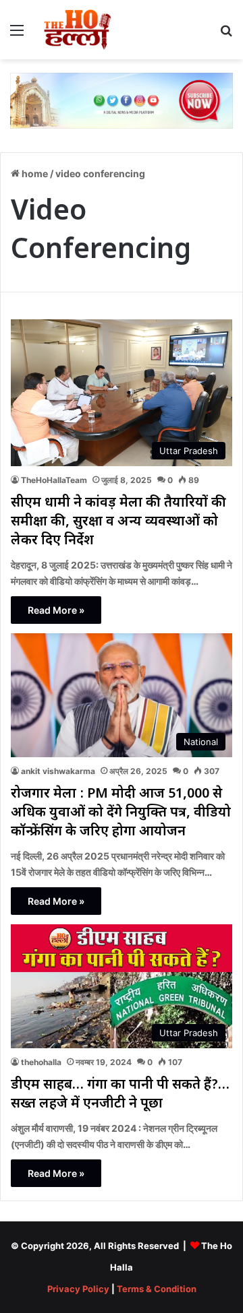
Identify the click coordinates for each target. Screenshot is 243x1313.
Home (34, 173)
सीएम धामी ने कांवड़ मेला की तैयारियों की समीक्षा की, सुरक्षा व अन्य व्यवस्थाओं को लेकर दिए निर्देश (118, 522)
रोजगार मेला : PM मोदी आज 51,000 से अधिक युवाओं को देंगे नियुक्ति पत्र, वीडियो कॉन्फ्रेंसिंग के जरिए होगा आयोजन (121, 813)
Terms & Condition (156, 1288)
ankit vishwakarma (58, 771)
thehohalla (41, 1062)
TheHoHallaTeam (54, 480)
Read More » (56, 610)
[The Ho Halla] (78, 29)
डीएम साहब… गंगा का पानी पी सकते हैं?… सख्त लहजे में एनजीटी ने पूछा (120, 1095)
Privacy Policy (78, 1288)
